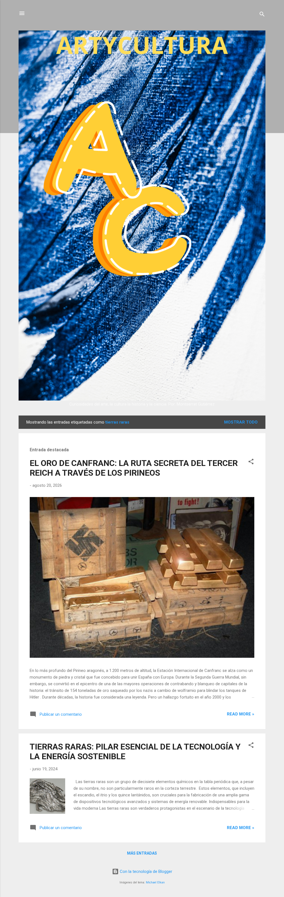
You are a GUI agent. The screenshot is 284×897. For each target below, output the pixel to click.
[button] (251, 462)
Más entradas (142, 853)
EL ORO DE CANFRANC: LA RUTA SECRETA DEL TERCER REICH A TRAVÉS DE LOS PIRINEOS (134, 468)
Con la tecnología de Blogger (145, 871)
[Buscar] (262, 15)
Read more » (240, 714)
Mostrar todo (241, 422)
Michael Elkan (155, 882)
